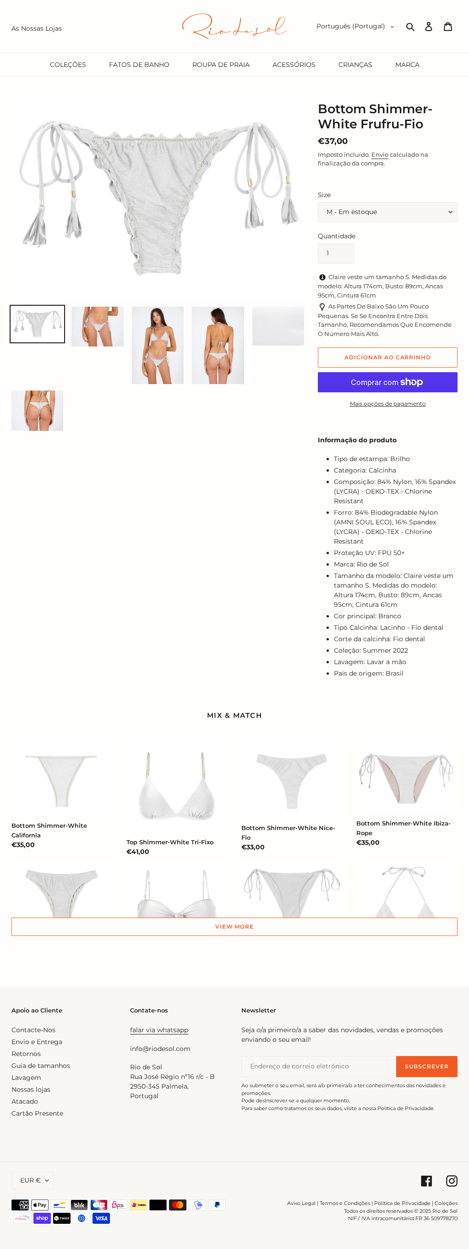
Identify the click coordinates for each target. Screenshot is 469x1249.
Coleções (446, 1203)
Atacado (24, 1101)
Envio (379, 154)
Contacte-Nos (33, 1030)
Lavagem (26, 1077)
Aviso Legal (301, 1203)
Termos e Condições (345, 1203)
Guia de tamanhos (40, 1066)
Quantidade (336, 236)
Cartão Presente (37, 1113)
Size (324, 195)
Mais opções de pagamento (388, 403)
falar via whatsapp (159, 1030)
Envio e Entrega (36, 1042)
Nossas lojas (30, 1089)
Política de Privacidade (402, 1203)
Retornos (26, 1054)
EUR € (30, 1180)
